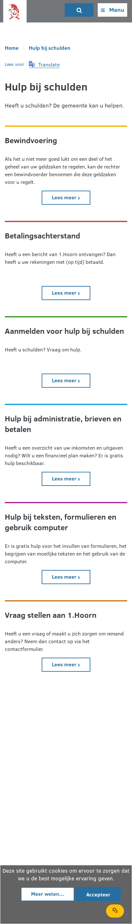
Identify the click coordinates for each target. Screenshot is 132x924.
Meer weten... (47, 893)
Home (12, 47)
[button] (44, 64)
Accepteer (98, 894)
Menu (116, 9)
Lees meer (71, 197)
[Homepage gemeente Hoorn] (15, 11)
